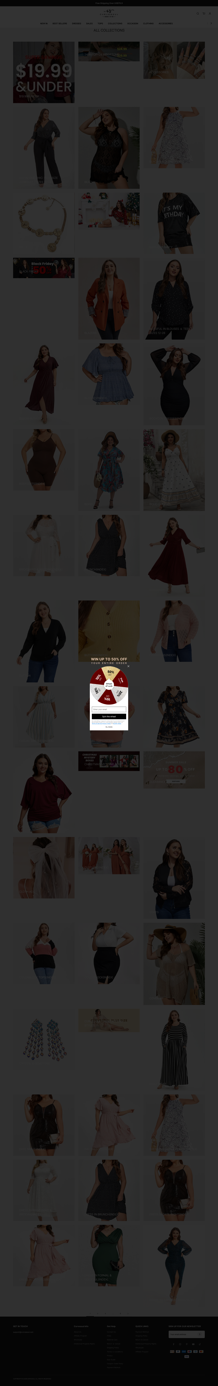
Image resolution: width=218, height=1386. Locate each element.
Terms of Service (97, 723)
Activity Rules (117, 723)
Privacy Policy (106, 723)
